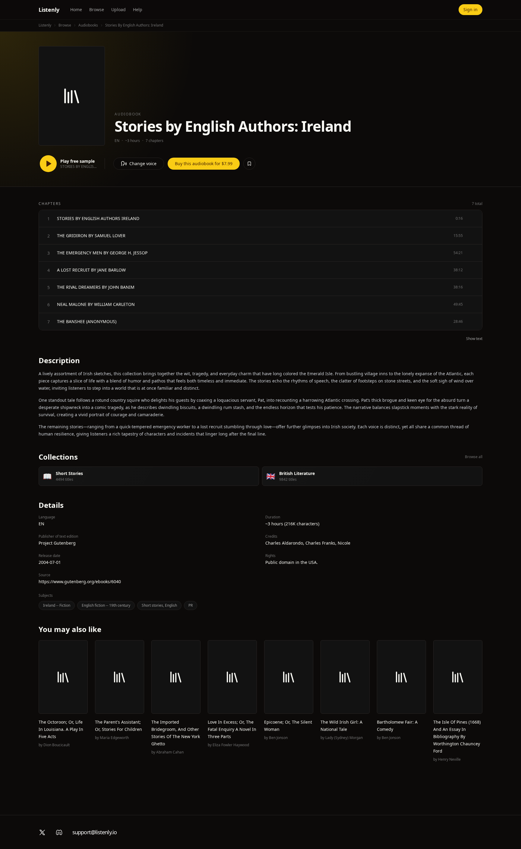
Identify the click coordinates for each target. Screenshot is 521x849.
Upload (118, 9)
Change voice (142, 163)
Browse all (473, 456)
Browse (96, 9)
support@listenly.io (94, 832)
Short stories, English (159, 605)
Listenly (49, 9)
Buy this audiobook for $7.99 (203, 163)
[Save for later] (249, 164)
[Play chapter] (48, 218)
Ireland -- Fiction (56, 605)
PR (190, 605)
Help (137, 9)
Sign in (470, 9)
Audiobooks (88, 25)
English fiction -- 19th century (106, 605)
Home (76, 9)
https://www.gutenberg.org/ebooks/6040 (80, 581)
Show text (474, 338)
